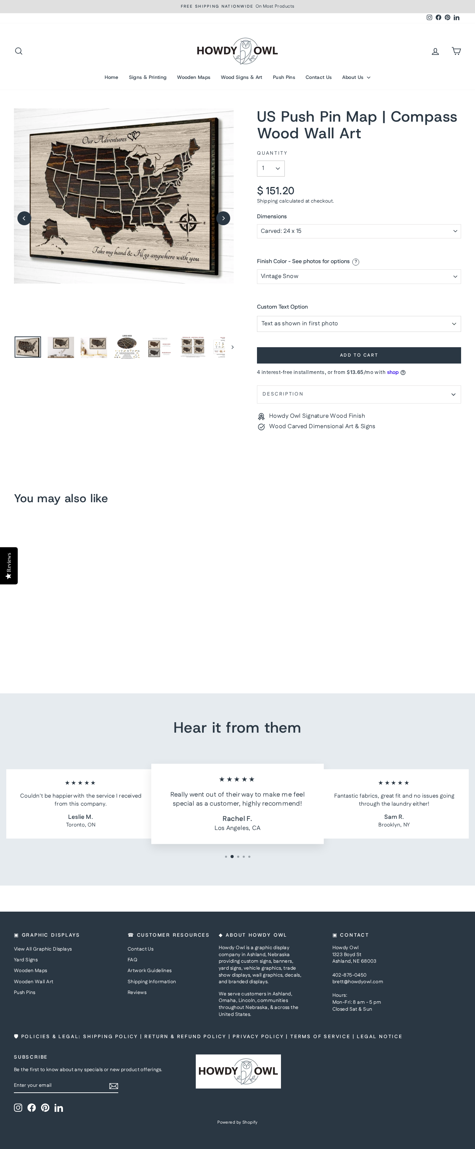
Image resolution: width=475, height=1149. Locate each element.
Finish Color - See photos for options (303, 262)
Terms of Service (320, 1036)
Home (111, 77)
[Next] (223, 218)
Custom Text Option (282, 307)
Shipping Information (152, 981)
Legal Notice (380, 1036)
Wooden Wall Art (33, 981)
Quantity (272, 153)
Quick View (67, 619)
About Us (353, 77)
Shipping (267, 201)
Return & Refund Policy (185, 1036)
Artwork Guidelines (150, 970)
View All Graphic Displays (43, 949)
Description (283, 394)
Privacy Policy (258, 1036)
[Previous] (24, 218)
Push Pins (284, 77)
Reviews (137, 992)
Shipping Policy (110, 1036)
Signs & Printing (148, 77)
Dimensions (272, 217)
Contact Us (319, 77)
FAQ (132, 959)
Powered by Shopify (237, 1122)
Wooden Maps (193, 77)
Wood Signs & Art (242, 77)
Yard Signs (26, 959)
